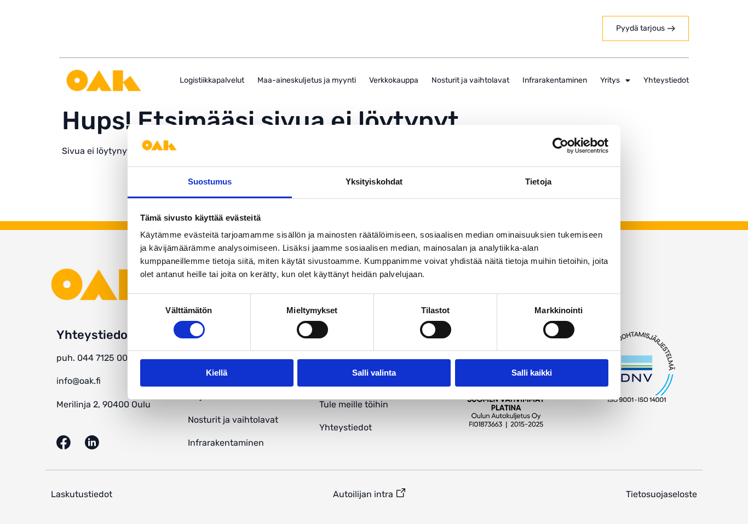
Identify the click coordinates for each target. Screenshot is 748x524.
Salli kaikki (531, 372)
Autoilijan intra (363, 494)
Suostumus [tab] (210, 181)
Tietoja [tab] (538, 181)
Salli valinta (374, 372)
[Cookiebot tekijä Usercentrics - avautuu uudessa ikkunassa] (560, 145)
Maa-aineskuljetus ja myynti (306, 80)
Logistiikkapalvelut (212, 80)
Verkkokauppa (393, 80)
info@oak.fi (78, 381)
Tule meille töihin (353, 404)
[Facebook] (70, 442)
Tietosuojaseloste (661, 494)
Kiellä (216, 372)
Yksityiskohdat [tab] (374, 181)
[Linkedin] (99, 442)
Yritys (610, 80)
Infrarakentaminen (554, 80)
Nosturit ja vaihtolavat (470, 80)
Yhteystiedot (666, 80)
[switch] (312, 329)
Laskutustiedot (81, 494)
